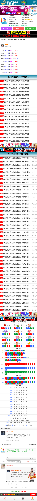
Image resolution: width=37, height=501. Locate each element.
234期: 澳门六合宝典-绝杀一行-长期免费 (15, 81)
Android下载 (7, 28)
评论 (23, 499)
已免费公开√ (11, 494)
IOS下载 (19, 28)
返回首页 (34, 4)
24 (18, 440)
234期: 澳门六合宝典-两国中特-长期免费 (15, 137)
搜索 (18, 461)
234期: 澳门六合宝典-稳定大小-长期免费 (15, 109)
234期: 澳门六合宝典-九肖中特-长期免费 (15, 98)
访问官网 (31, 28)
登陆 (30, 444)
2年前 (7, 440)
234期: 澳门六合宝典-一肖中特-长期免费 (15, 88)
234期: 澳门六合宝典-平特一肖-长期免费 (15, 112)
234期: (5, 494)
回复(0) (12, 484)
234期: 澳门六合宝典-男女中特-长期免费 (15, 116)
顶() (17, 440)
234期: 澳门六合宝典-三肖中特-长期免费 (15, 141)
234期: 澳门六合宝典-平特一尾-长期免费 (15, 123)
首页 (4, 499)
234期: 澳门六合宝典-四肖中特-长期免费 (15, 127)
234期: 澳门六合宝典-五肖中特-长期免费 (15, 134)
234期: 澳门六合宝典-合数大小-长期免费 (15, 130)
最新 (28, 461)
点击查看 (32, 494)
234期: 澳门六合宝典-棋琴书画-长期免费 (15, 105)
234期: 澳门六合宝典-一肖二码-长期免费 (15, 84)
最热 (35, 461)
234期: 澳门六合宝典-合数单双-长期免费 (15, 119)
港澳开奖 (8, 431)
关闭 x (32, 481)
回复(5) (12, 440)
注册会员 (34, 444)
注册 (14, 499)
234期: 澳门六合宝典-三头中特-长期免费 (15, 91)
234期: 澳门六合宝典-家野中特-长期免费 (15, 102)
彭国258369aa (9, 465)
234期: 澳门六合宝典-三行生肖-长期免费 (15, 95)
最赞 (32, 461)
